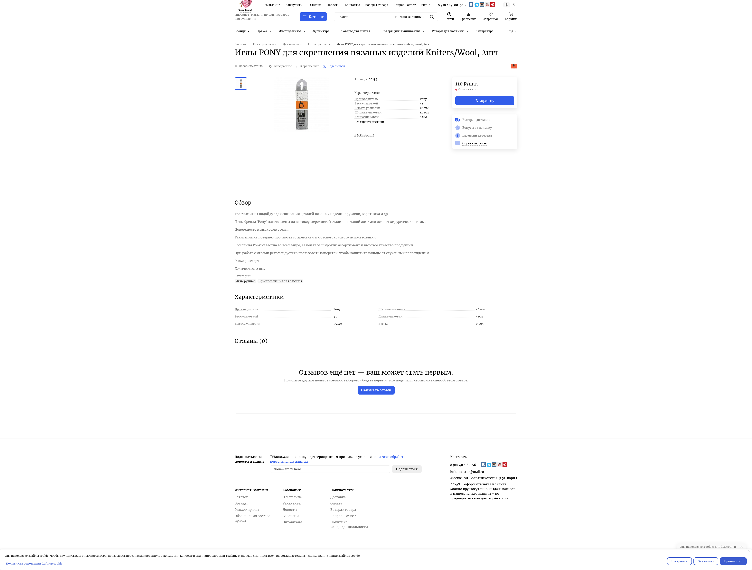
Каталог (241, 497)
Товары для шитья (355, 31)
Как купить (294, 5)
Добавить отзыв (251, 66)
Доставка (338, 497)
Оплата (336, 503)
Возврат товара (376, 5)
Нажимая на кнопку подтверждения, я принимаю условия (339, 459)
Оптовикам (292, 522)
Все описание (364, 135)
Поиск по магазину (407, 17)
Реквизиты (292, 503)
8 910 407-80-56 (451, 5)
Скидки (315, 5)
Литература (484, 31)
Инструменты (290, 31)
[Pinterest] (493, 4)
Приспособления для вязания (280, 281)
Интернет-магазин (251, 490)
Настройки (679, 561)
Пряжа (262, 31)
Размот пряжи (247, 510)
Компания (292, 490)
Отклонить (706, 561)
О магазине (272, 5)
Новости (333, 5)
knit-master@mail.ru (467, 472)
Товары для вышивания (401, 31)
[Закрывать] (749, 551)
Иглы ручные (245, 281)
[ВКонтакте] (471, 4)
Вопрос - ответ (405, 5)
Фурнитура (321, 31)
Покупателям (342, 490)
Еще (424, 5)
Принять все (733, 561)
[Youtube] (487, 4)
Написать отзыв (376, 390)
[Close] (741, 547)
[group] (301, 134)
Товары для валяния (448, 31)
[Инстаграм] (482, 4)
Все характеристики (369, 122)
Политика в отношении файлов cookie (34, 563)
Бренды (240, 31)
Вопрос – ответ (343, 516)
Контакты (352, 5)
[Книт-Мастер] (245, 4)
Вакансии (291, 516)
